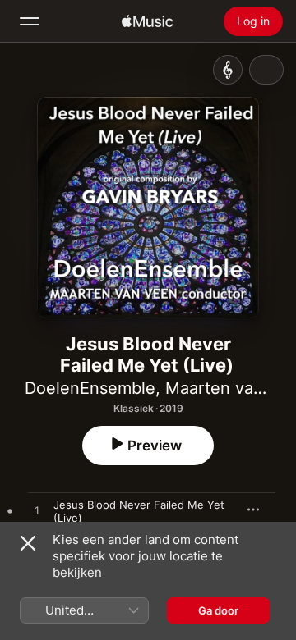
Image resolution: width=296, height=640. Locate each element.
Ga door (218, 610)
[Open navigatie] (30, 21)
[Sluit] (28, 543)
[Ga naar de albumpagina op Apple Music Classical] (228, 70)
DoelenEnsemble (90, 388)
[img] (147, 21)
